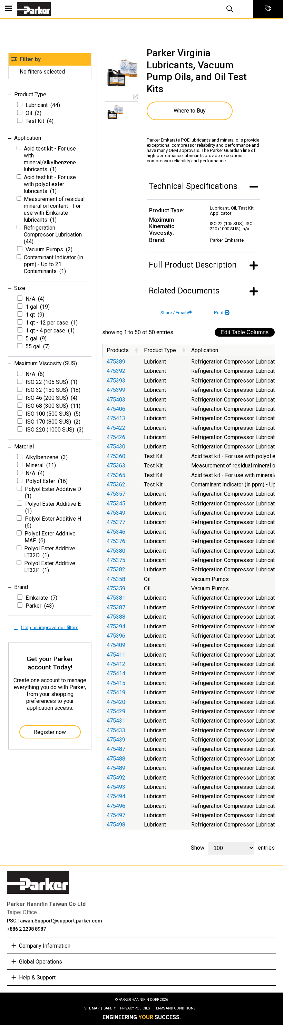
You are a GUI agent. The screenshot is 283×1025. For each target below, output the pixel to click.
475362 (116, 484)
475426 (116, 437)
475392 (116, 371)
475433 (116, 730)
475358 (116, 579)
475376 (116, 541)
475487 (116, 749)
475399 (116, 390)
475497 (116, 815)
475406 (116, 409)
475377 (116, 522)
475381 (116, 597)
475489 (116, 768)
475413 (116, 418)
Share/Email (173, 312)
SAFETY (111, 1008)
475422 (116, 428)
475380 (116, 551)
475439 (116, 739)
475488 (116, 758)
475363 (116, 465)
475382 (116, 569)
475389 (116, 361)
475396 (116, 635)
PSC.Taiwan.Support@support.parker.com (54, 921)
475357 (116, 494)
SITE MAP (93, 1008)
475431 (116, 720)
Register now (50, 732)
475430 (116, 446)
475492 (116, 777)
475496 (116, 806)
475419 (116, 692)
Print (219, 312)
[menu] (8, 9)
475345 (116, 503)
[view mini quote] (268, 9)
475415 (116, 683)
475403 (116, 399)
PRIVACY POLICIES (136, 1008)
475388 (116, 616)
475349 (116, 513)
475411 (116, 654)
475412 (116, 664)
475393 (116, 380)
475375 (116, 560)
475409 (116, 645)
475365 (116, 475)
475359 (116, 588)
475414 (116, 673)
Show (233, 847)
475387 (116, 607)
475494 (116, 796)
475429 (116, 711)
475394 (116, 626)
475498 (116, 824)
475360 (116, 456)
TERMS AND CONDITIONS (174, 1008)
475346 (116, 532)
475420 (116, 702)
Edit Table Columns (245, 332)
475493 (116, 787)
